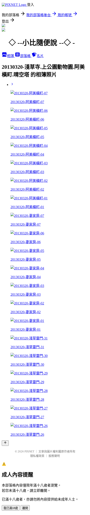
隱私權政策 (37, 455)
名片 (40, 56)
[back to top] (5, 443)
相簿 (11, 56)
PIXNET (29, 451)
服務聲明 (54, 455)
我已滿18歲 (10, 508)
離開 (25, 508)
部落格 (25, 56)
